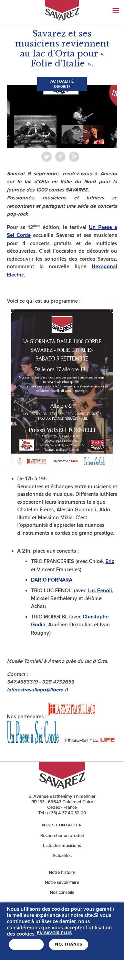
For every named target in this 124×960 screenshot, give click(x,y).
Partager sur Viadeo (74, 157)
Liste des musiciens (62, 845)
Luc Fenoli (99, 590)
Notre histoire (62, 872)
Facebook (60, 157)
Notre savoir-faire (62, 882)
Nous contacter (62, 825)
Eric (109, 561)
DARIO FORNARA (51, 580)
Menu (115, 10)
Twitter (46, 157)
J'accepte (26, 944)
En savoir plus (54, 933)
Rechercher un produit (62, 835)
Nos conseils (62, 892)
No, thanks (68, 944)
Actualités (62, 855)
